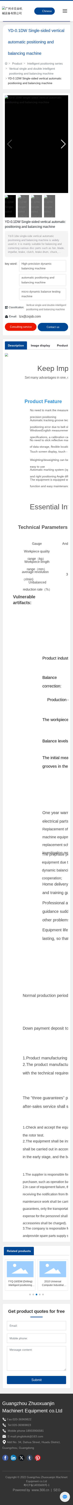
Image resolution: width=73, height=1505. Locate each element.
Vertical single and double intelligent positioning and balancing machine (32, 71)
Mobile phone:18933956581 (25, 1430)
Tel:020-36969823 (19, 1425)
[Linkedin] (13, 1458)
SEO (56, 1490)
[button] (63, 144)
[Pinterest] (38, 1458)
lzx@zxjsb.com (30, 316)
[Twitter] (21, 1458)
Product (17, 63)
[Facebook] (5, 1458)
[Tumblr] (30, 1458)
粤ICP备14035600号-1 (36, 1485)
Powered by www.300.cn (31, 1490)
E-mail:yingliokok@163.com (25, 1436)
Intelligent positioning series (45, 63)
